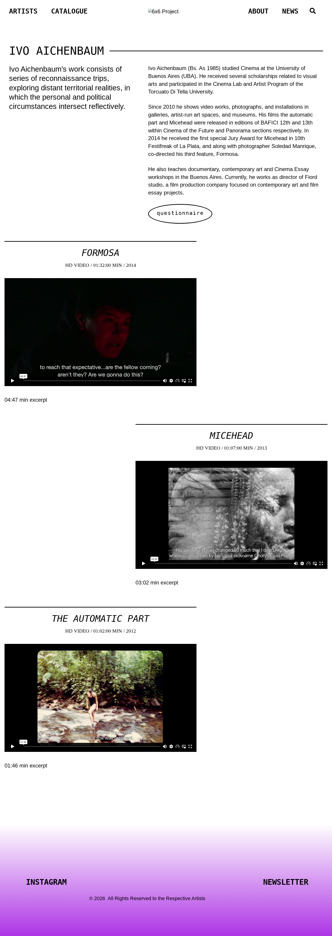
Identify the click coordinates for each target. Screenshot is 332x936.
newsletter (285, 882)
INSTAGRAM (46, 882)
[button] (313, 12)
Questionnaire (180, 213)
